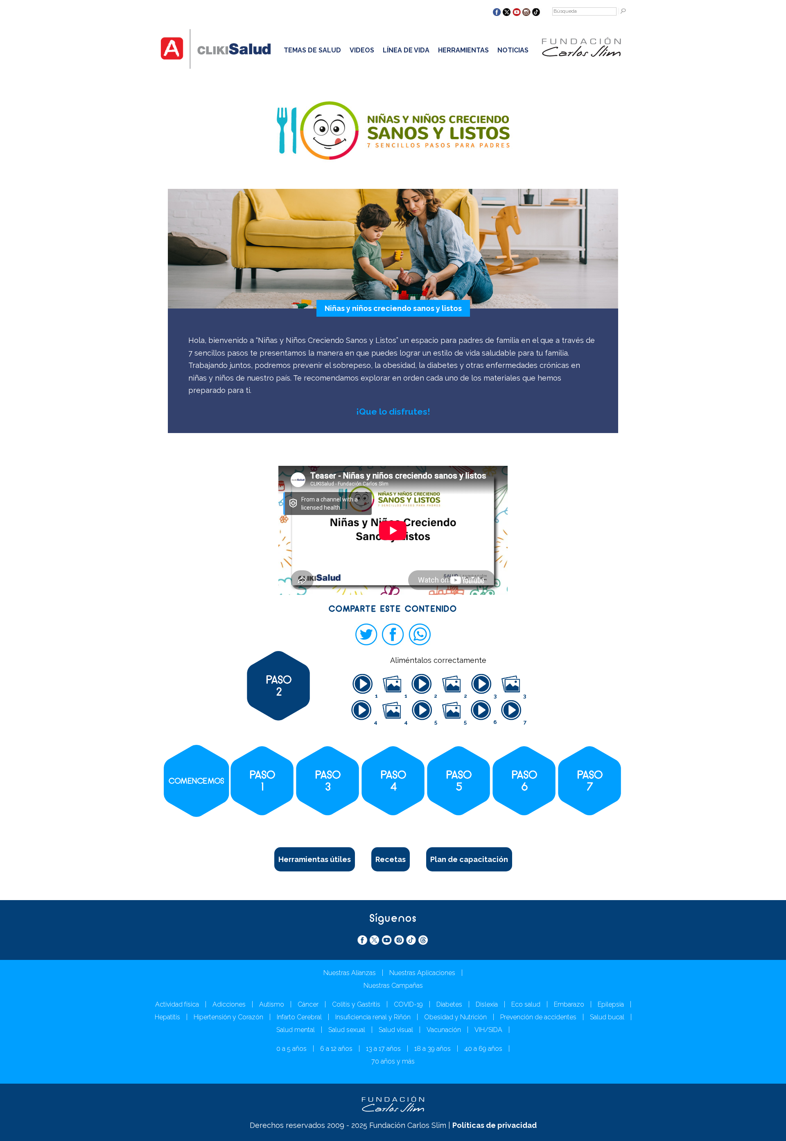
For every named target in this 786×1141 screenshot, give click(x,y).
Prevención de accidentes (538, 1017)
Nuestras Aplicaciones (422, 973)
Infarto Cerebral (299, 1017)
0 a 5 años (291, 1049)
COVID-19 (408, 1004)
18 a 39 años (432, 1049)
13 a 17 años (383, 1049)
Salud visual (396, 1030)
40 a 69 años (483, 1049)
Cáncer (308, 1004)
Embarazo (569, 1004)
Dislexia (487, 1004)
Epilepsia (611, 1004)
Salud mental (295, 1030)
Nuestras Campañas (393, 985)
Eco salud (525, 1004)
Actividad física (177, 1004)
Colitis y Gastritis (356, 1004)
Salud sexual (346, 1030)
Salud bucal (607, 1017)
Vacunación (444, 1030)
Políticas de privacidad (494, 1125)
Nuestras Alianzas (349, 973)
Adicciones (229, 1004)
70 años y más (393, 1061)
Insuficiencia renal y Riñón (373, 1017)
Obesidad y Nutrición (455, 1017)
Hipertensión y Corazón (228, 1017)
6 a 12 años (336, 1049)
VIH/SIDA (488, 1030)
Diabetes (449, 1004)
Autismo (271, 1004)
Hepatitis (167, 1017)
